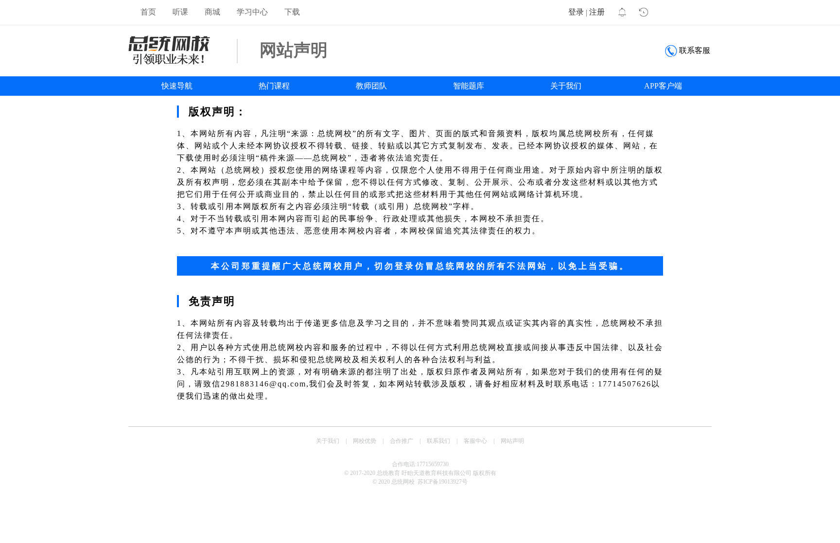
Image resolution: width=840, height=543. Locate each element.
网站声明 (512, 441)
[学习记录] (643, 12)
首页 (148, 12)
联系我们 (438, 441)
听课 (180, 12)
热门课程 (274, 86)
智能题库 (468, 86)
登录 (576, 12)
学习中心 (252, 12)
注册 (597, 12)
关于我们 (565, 86)
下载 (292, 12)
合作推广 (401, 441)
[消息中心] (621, 12)
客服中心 (475, 441)
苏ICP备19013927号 (443, 481)
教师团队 (371, 86)
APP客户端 (663, 86)
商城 (212, 12)
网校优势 (364, 441)
